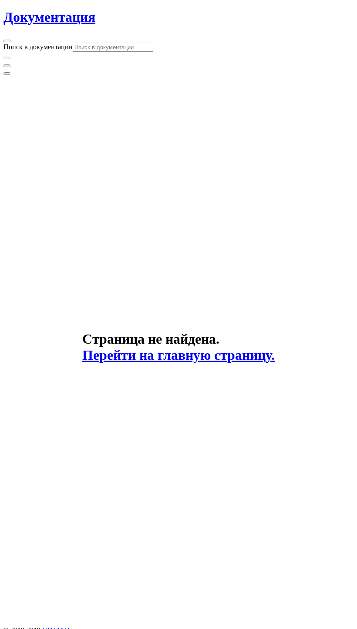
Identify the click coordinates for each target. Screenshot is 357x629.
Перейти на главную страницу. (178, 355)
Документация (49, 17)
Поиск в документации (38, 47)
